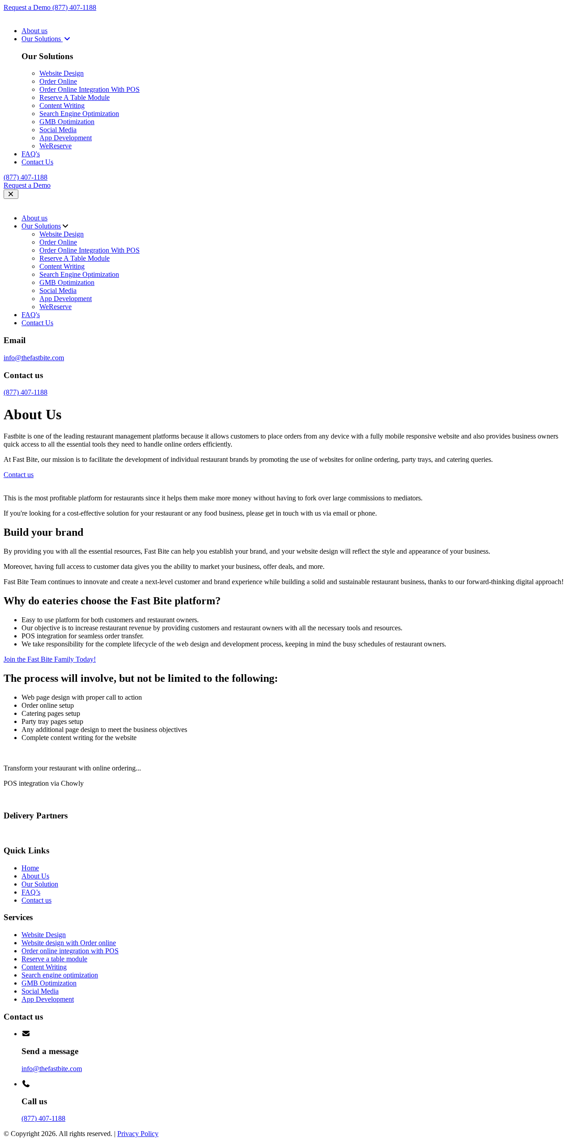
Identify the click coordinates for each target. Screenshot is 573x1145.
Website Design (61, 73)
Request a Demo (28, 7)
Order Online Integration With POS (89, 89)
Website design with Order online (68, 943)
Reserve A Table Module (74, 97)
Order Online (58, 81)
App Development (65, 138)
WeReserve (55, 146)
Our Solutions (42, 39)
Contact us (36, 900)
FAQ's (30, 154)
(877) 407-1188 (74, 7)
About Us (35, 876)
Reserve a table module (54, 959)
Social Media (58, 129)
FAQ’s (30, 892)
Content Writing (62, 105)
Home (30, 868)
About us (34, 30)
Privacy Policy (137, 1133)
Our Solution (39, 884)
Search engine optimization (59, 975)
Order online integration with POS (70, 951)
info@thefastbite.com (34, 358)
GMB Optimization (66, 121)
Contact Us (37, 162)
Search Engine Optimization (79, 113)
